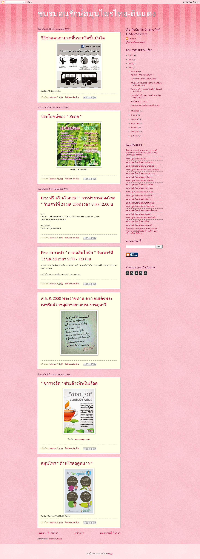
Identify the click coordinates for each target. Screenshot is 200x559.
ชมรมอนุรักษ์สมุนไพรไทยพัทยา (138, 199)
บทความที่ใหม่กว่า (48, 533)
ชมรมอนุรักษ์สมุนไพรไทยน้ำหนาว (139, 188)
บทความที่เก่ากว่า (110, 533)
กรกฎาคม (135, 131)
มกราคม (134, 71)
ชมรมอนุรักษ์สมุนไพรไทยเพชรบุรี (139, 225)
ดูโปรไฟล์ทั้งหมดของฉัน (135, 42)
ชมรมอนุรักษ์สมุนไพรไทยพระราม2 (139, 195)
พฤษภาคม (135, 123)
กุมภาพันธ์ (135, 110)
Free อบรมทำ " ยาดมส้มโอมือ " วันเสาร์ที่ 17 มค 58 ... (146, 90)
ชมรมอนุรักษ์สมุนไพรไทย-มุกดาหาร (140, 173)
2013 (131, 59)
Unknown (132, 38)
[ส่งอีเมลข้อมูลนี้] (84, 97)
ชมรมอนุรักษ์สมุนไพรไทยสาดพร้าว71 (141, 217)
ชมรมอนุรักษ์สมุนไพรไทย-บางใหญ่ (140, 166)
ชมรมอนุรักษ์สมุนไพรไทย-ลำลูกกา (139, 177)
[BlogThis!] (87, 97)
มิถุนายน (135, 127)
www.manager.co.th (82, 439)
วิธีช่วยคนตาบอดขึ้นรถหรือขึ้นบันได (73, 37)
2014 (131, 63)
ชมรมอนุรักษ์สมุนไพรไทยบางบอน (139, 191)
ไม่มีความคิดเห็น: (72, 97)
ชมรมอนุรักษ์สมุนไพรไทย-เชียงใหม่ (140, 180)
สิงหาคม (134, 135)
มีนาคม (134, 115)
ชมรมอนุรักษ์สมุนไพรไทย (136, 158)
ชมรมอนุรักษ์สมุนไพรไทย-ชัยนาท (139, 162)
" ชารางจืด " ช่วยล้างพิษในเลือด (69, 383)
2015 (131, 67)
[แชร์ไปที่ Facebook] (92, 97)
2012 (131, 55)
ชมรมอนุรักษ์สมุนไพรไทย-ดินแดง (96, 13)
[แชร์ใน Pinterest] (94, 97)
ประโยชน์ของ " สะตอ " (61, 116)
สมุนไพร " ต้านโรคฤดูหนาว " (67, 463)
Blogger (110, 553)
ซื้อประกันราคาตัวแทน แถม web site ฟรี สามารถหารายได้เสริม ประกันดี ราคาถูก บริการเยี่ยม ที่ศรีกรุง (142, 152)
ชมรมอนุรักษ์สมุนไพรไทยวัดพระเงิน (140, 202)
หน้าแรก (79, 533)
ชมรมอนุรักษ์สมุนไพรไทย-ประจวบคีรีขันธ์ (142, 169)
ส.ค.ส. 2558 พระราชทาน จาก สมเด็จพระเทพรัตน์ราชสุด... (146, 83)
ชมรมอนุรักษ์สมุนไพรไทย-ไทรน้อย (139, 184)
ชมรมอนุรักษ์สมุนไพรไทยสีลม (137, 221)
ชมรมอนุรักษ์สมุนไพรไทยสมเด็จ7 (139, 214)
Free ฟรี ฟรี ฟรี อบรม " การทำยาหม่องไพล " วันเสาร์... (145, 96)
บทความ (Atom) (55, 538)
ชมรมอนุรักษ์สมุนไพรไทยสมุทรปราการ (141, 210)
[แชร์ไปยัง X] (89, 97)
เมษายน (134, 119)
